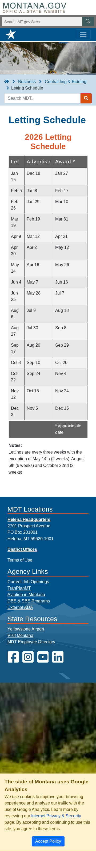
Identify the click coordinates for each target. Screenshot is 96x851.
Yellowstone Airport (25, 629)
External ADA (20, 607)
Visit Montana (20, 635)
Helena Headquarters (28, 519)
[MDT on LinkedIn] (57, 657)
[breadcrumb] (6, 82)
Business (27, 81)
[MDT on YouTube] (43, 657)
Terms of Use (19, 560)
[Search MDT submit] (86, 98)
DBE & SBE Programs (28, 601)
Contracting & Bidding (65, 81)
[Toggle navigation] (83, 34)
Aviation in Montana (26, 594)
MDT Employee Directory (31, 642)
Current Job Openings (28, 581)
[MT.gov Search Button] (88, 21)
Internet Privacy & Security (56, 816)
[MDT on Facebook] (13, 657)
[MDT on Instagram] (28, 657)
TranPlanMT (19, 588)
